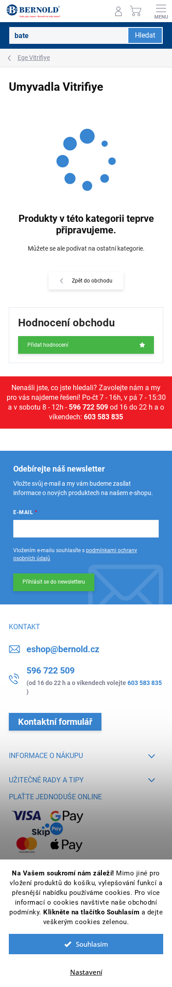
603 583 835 (103, 417)
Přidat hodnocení (47, 345)
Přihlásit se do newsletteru (53, 582)
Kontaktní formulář (55, 721)
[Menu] (161, 11)
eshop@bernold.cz (62, 649)
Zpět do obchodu (92, 281)
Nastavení (86, 972)
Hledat (145, 35)
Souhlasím (92, 944)
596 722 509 (88, 407)
